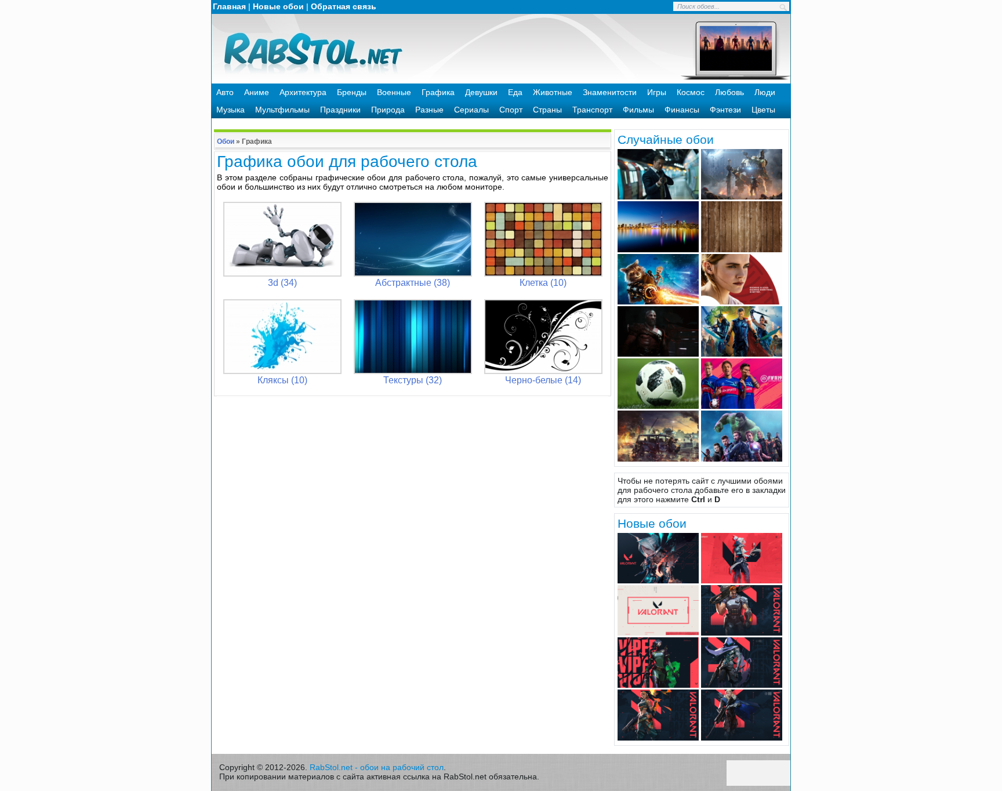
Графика (438, 92)
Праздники (340, 109)
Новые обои (278, 6)
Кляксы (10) (282, 380)
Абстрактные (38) (412, 283)
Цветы (763, 109)
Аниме (256, 92)
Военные (394, 92)
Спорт (510, 109)
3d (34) (282, 283)
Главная (229, 6)
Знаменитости (610, 92)
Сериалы (471, 109)
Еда (515, 92)
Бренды (351, 92)
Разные (429, 109)
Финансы (682, 109)
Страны (547, 109)
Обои (225, 141)
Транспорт (592, 109)
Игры (656, 92)
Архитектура (302, 92)
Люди (764, 92)
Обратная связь (343, 6)
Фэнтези (725, 109)
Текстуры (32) (412, 380)
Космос (691, 92)
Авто (225, 92)
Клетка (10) (543, 283)
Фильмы (638, 109)
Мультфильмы (282, 109)
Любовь (729, 92)
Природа (388, 109)
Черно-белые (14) (543, 380)
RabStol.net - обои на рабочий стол (377, 767)
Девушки (481, 92)
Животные (552, 92)
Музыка (230, 109)
